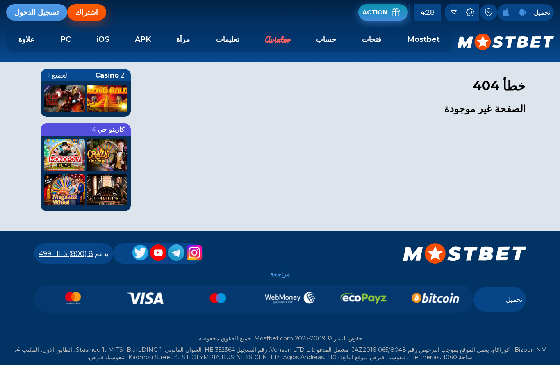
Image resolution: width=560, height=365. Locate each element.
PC (65, 39)
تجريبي (107, 109)
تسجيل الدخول (36, 12)
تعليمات (227, 39)
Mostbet (423, 39)
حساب (326, 39)
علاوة (26, 39)
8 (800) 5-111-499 (66, 254)
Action (374, 12)
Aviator (278, 39)
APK (143, 39)
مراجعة (280, 274)
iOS (103, 39)
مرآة (183, 39)
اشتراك (86, 12)
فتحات (372, 39)
